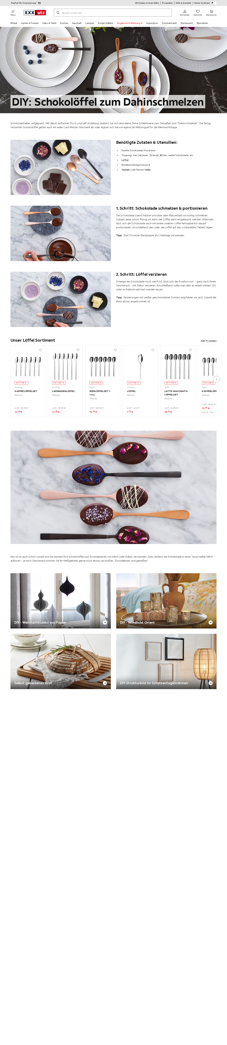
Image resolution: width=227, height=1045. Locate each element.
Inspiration (152, 23)
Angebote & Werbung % (129, 23)
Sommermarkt (169, 23)
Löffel (124, 160)
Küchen (64, 23)
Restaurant (187, 23)
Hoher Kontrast (202, 3)
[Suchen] (58, 13)
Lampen (90, 23)
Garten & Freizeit (30, 23)
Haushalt (77, 23)
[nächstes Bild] (216, 379)
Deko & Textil (49, 23)
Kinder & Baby (105, 23)
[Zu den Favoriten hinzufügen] (40, 350)
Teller (147, 169)
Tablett (125, 169)
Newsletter (202, 23)
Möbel (13, 23)
